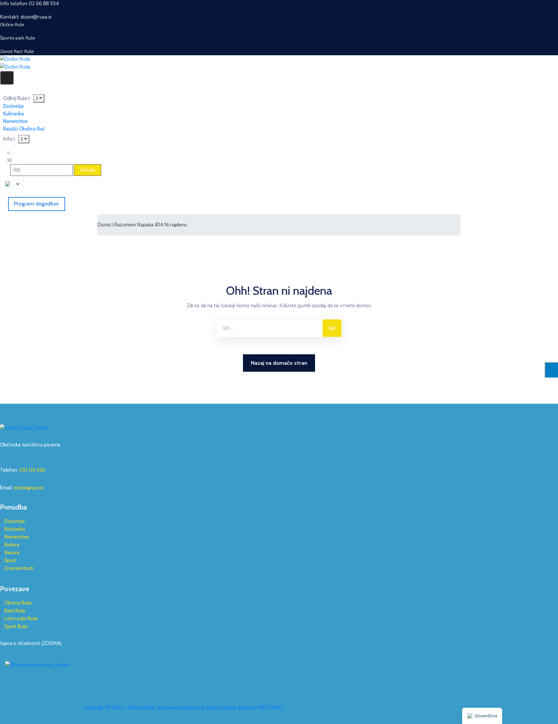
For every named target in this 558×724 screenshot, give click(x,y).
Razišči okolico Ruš (23, 129)
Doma (103, 224)
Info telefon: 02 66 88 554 (29, 3)
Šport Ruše (16, 626)
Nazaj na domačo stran (279, 363)
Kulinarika (14, 529)
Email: (22, 488)
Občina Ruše (17, 603)
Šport (10, 560)
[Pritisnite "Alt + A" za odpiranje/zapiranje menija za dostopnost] (551, 370)
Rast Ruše (14, 611)
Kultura (11, 545)
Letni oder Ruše (21, 618)
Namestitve (16, 537)
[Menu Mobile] (7, 78)
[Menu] (38, 98)
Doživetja (14, 521)
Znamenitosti (18, 568)
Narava (11, 552)
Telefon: (22, 470)
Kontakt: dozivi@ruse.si (25, 17)
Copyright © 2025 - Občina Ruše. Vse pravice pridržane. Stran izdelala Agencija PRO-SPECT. (184, 707)
